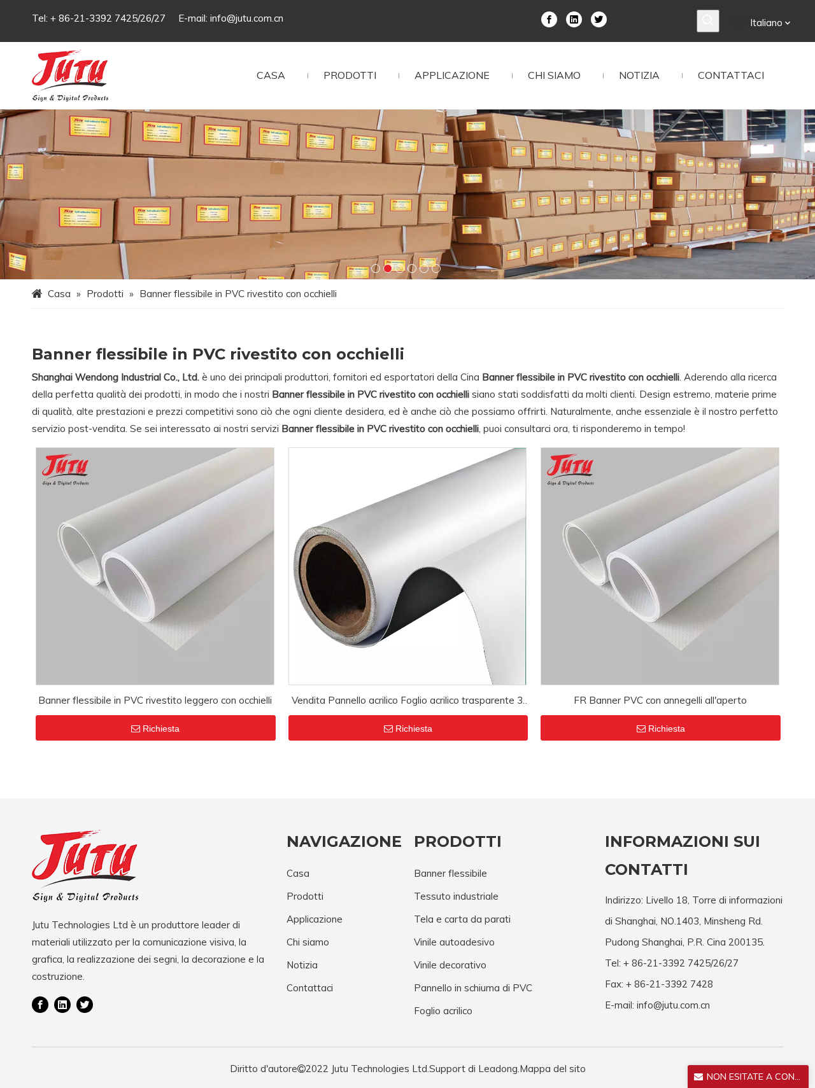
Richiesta (161, 728)
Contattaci (310, 988)
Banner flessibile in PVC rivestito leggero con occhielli (155, 700)
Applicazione (315, 919)
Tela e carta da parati (462, 919)
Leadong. (499, 1069)
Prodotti (305, 896)
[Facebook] (549, 18)
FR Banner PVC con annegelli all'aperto (660, 700)
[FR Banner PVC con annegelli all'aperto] (660, 565)
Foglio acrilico (443, 1011)
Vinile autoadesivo (454, 942)
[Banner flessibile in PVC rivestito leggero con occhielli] (155, 565)
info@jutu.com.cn (246, 18)
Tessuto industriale (456, 896)
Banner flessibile (450, 873)
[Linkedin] (574, 18)
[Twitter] (599, 18)
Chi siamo (308, 942)
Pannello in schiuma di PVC (473, 988)
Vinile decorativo (450, 965)
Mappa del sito (553, 1069)
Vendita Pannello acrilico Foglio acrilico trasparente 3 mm (407, 701)
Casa (298, 873)
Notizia (302, 965)
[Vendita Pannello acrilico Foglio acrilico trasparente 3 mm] (408, 565)
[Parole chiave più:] (708, 21)
